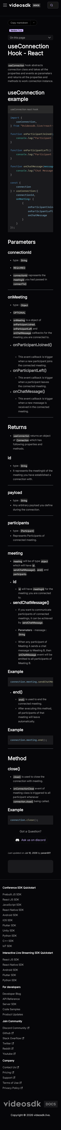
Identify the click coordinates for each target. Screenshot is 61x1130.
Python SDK (10, 935)
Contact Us (9, 1067)
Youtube (8, 1053)
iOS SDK (8, 920)
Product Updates (13, 1014)
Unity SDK (9, 930)
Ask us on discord (33, 840)
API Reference (11, 998)
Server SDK (9, 1004)
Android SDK (10, 915)
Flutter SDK (9, 925)
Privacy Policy (11, 1088)
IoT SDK (7, 946)
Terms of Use (11, 1082)
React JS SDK (11, 899)
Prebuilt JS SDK (12, 894)
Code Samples (11, 1009)
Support (7, 1077)
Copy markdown (19, 22)
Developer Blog (12, 993)
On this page (17, 37)
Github (7, 1033)
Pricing (7, 1072)
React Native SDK (13, 909)
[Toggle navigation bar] (5, 5)
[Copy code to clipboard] (49, 117)
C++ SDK (8, 940)
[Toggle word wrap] (43, 117)
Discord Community (14, 1028)
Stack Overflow (12, 1038)
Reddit (6, 1048)
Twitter (7, 1043)
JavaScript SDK (12, 904)
